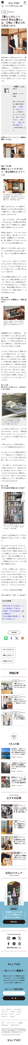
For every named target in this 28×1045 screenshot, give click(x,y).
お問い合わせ (5, 1025)
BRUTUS (9, 1009)
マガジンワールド (11, 1022)
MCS (3, 1022)
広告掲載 (20, 1022)
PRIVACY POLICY (15, 1025)
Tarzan (11, 1014)
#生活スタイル (8, 661)
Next (26, 405)
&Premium (4, 1014)
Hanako (19, 1011)
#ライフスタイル (8, 649)
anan (3, 1009)
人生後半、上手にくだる (18, 109)
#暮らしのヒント (8, 655)
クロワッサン (5, 1011)
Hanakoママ (5, 1016)
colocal (18, 1014)
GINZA (12, 1011)
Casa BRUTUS (17, 1009)
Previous (2, 405)
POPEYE (12, 1016)
